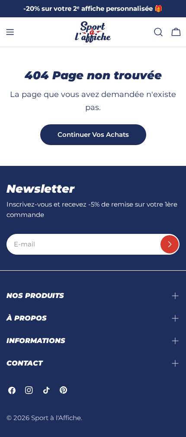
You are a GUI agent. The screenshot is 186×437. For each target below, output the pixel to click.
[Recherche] (158, 32)
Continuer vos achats (93, 134)
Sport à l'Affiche (56, 418)
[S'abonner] (169, 244)
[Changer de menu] (10, 32)
